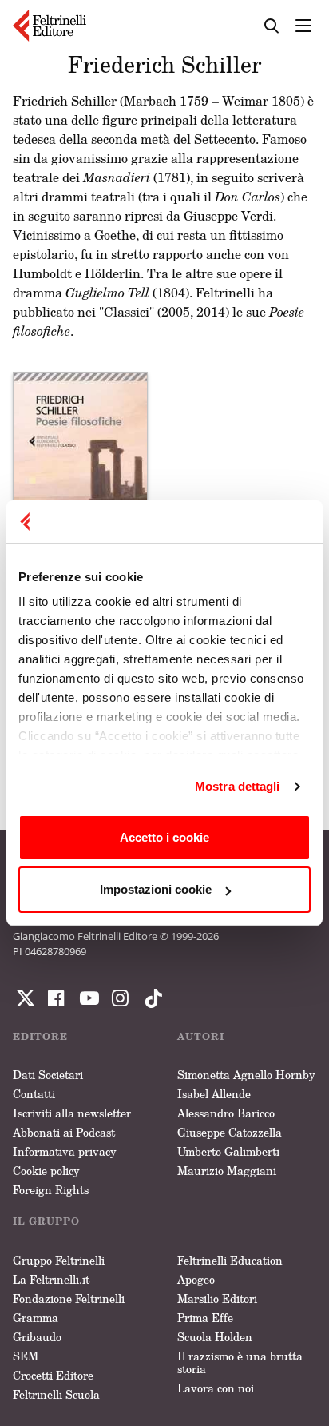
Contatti (34, 1093)
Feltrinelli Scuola (56, 1394)
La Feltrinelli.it (51, 1279)
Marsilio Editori (217, 1298)
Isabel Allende (214, 1093)
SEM (25, 1356)
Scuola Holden (214, 1336)
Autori (200, 1036)
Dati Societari (48, 1074)
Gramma (35, 1317)
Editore (40, 1036)
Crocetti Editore (53, 1375)
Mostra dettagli (237, 786)
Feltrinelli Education (230, 1260)
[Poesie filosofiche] (80, 475)
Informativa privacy (65, 1151)
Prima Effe (205, 1317)
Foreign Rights (51, 1189)
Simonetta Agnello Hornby (246, 1074)
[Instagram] (150, 998)
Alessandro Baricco (226, 1113)
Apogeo (196, 1279)
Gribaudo (37, 1336)
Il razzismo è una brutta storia (240, 1362)
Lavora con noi (215, 1388)
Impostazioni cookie (156, 889)
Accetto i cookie (164, 837)
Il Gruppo (46, 1221)
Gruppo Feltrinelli (59, 1260)
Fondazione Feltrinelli (69, 1298)
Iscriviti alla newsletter (72, 1113)
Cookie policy (46, 1170)
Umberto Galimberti (228, 1151)
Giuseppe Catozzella (229, 1132)
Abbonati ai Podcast (64, 1132)
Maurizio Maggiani (226, 1170)
